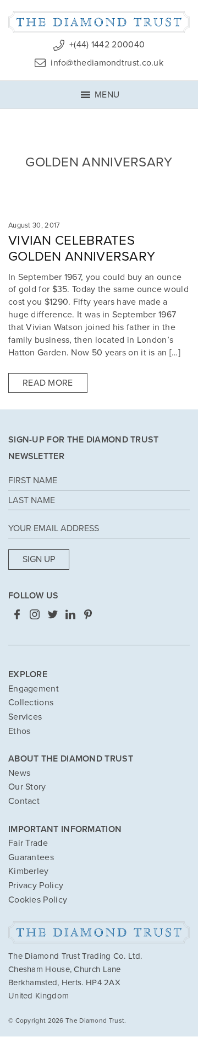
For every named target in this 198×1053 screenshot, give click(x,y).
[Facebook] (17, 614)
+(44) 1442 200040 (106, 44)
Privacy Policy (35, 885)
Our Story (27, 786)
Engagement (33, 688)
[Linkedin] (70, 614)
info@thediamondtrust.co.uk (105, 62)
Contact (24, 801)
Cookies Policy (37, 899)
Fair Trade (28, 843)
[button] (107, 92)
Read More (48, 382)
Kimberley (28, 871)
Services (25, 716)
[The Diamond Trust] (99, 22)
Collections (30, 702)
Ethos (19, 731)
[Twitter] (53, 614)
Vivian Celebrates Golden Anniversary (81, 248)
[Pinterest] (88, 614)
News (19, 773)
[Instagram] (34, 614)
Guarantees (31, 857)
